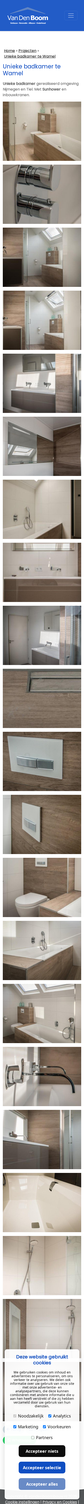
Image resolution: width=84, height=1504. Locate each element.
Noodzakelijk (31, 1416)
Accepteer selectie (42, 1467)
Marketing (28, 1426)
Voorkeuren (59, 1426)
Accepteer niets (42, 1451)
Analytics (62, 1416)
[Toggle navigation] (70, 15)
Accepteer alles (42, 1484)
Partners (44, 1437)
